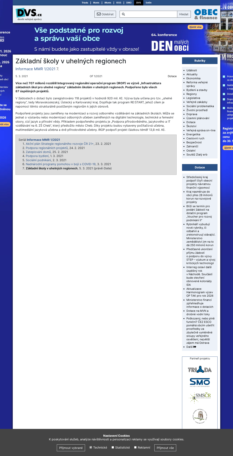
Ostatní (191, 150)
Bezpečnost (194, 142)
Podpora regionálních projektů (47, 148)
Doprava (191, 114)
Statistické (122, 447)
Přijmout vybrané (71, 448)
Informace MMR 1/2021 (35, 69)
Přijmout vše (165, 448)
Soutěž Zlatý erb (196, 154)
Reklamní (143, 447)
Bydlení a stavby (196, 90)
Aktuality (192, 74)
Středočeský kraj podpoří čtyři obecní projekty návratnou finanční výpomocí (199, 182)
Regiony (191, 94)
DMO (128, 2)
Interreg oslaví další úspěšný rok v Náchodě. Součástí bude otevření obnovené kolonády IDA (199, 276)
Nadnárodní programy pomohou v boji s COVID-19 (61, 164)
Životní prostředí (197, 110)
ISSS (118, 2)
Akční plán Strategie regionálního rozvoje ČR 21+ (60, 144)
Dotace (172, 76)
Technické (99, 447)
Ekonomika (193, 78)
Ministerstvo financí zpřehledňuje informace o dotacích (199, 303)
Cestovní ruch (195, 138)
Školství (191, 126)
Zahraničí (192, 146)
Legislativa (193, 98)
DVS (138, 2)
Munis (96, 2)
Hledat (183, 14)
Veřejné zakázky (196, 102)
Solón (148, 2)
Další (189, 347)
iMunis (107, 2)
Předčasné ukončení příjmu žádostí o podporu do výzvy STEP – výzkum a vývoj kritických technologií (200, 256)
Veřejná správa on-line (201, 130)
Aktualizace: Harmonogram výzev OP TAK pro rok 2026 (199, 292)
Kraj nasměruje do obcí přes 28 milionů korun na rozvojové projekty (199, 197)
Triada (85, 2)
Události (191, 70)
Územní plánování (197, 118)
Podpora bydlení (37, 156)
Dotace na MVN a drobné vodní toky (198, 312)
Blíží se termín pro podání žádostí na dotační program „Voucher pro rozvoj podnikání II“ (199, 213)
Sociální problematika (200, 106)
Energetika (193, 134)
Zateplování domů (38, 152)
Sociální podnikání (38, 160)
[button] (105, 14)
